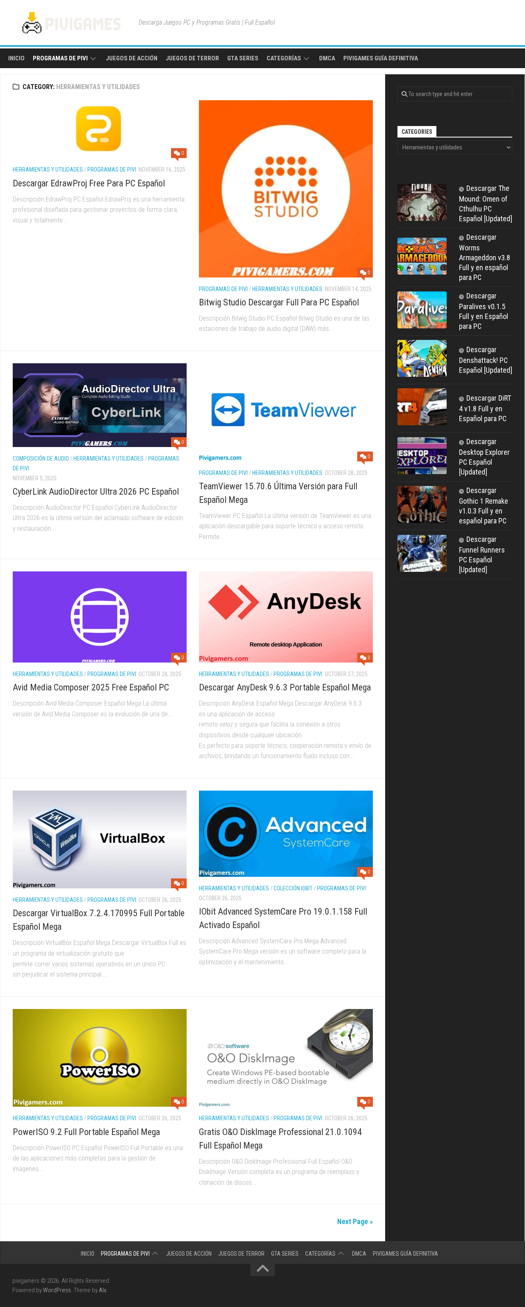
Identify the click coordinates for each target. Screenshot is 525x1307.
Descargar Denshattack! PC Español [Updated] (485, 359)
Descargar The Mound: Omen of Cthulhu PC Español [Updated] (485, 203)
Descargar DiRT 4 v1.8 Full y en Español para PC (485, 408)
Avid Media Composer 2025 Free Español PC (91, 687)
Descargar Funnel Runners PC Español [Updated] (482, 554)
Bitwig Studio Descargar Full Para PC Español (279, 302)
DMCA (327, 58)
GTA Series (242, 58)
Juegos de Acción (132, 58)
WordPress (57, 1290)
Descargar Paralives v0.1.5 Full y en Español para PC (483, 310)
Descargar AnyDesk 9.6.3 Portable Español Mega (285, 687)
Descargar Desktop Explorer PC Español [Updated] (484, 456)
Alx (102, 1290)
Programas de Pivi (60, 58)
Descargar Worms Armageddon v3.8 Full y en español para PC (484, 257)
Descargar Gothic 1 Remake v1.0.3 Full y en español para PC (483, 505)
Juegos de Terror (192, 58)
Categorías (284, 58)
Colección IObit (293, 888)
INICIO (16, 58)
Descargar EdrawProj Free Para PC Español (89, 183)
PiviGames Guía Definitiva (380, 58)
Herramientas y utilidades (48, 169)
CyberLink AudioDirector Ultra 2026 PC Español (96, 491)
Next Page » (355, 1221)
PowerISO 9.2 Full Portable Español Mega (86, 1132)
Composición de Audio (41, 458)
